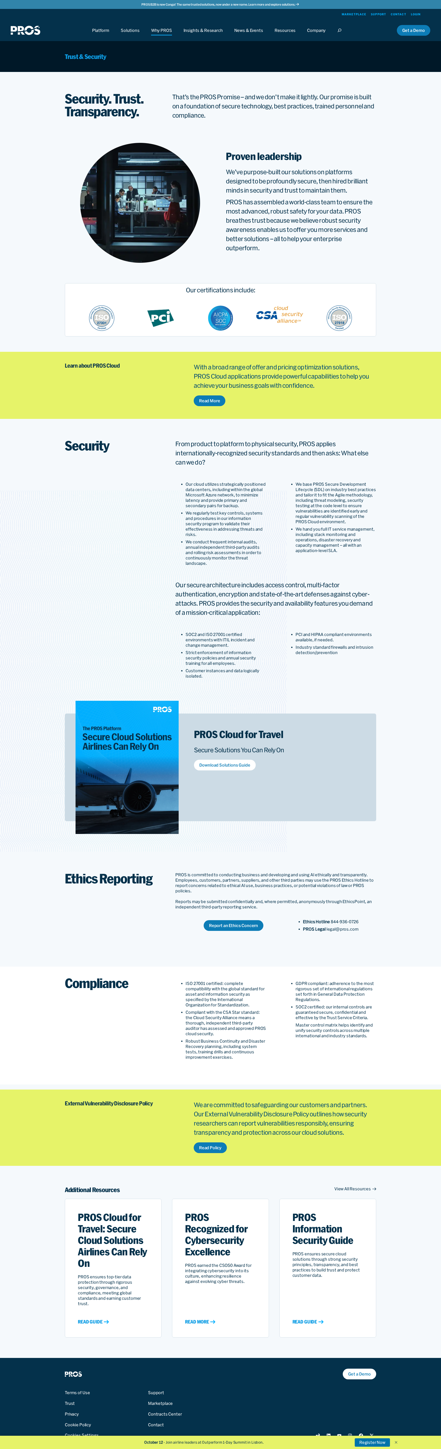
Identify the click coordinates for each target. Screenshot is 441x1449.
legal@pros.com (342, 929)
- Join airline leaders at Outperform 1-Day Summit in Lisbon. (204, 1442)
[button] (396, 1442)
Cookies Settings (82, 1435)
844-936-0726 (345, 921)
